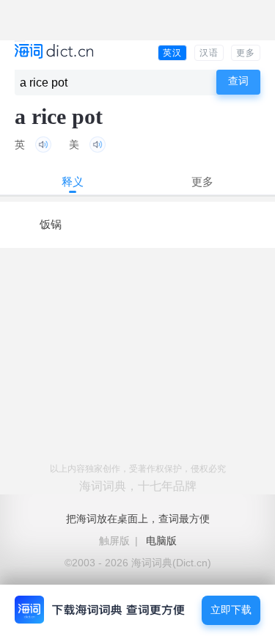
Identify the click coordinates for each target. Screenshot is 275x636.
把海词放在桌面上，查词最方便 (138, 518)
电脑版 (161, 541)
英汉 (172, 53)
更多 (245, 53)
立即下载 (231, 609)
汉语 (209, 53)
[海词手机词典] (54, 52)
